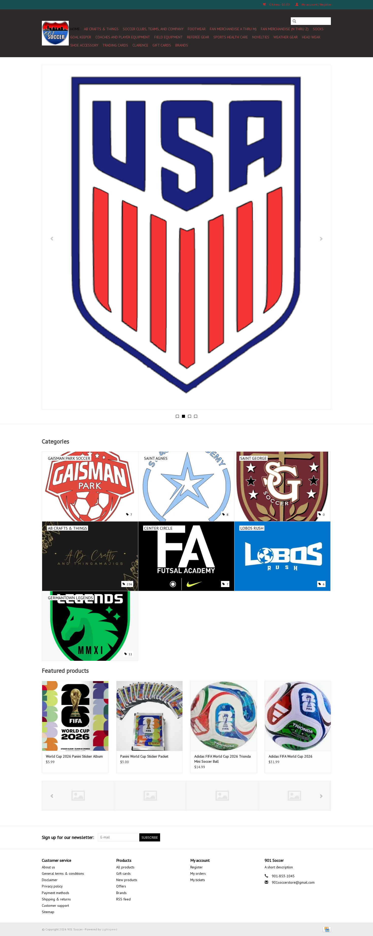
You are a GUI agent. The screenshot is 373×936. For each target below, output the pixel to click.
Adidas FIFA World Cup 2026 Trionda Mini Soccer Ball (222, 759)
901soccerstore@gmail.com (293, 882)
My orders (198, 873)
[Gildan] (222, 795)
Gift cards (161, 45)
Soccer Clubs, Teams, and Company (153, 29)
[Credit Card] (326, 929)
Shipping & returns (56, 899)
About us (48, 867)
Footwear (197, 29)
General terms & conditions (63, 873)
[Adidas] (78, 795)
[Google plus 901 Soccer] (290, 837)
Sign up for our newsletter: (68, 837)
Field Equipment (168, 37)
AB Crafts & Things (101, 29)
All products (125, 867)
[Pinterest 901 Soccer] (300, 837)
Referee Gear (198, 37)
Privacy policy (52, 886)
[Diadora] (150, 795)
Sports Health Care (230, 37)
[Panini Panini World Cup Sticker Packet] (149, 716)
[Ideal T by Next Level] (294, 795)
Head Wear (311, 37)
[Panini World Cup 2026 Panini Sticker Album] (75, 716)
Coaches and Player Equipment (122, 37)
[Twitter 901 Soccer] (281, 837)
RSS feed (123, 899)
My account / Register (316, 4)
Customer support (55, 905)
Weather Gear (286, 37)
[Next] (321, 239)
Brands (181, 45)
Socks (318, 29)
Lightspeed (109, 929)
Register (196, 867)
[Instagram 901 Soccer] (327, 837)
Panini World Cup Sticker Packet (144, 756)
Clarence (140, 45)
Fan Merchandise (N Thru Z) (285, 29)
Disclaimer (50, 880)
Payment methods (55, 893)
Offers (121, 886)
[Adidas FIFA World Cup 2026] (298, 716)
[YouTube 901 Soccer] (309, 837)
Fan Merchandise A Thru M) (233, 29)
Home (75, 29)
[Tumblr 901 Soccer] (318, 837)
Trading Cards (115, 45)
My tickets (197, 880)
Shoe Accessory (84, 45)
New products (126, 880)
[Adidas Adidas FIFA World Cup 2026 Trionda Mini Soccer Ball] (223, 716)
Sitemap (48, 912)
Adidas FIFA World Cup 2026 (290, 756)
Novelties (260, 37)
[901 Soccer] (55, 33)
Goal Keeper (80, 37)
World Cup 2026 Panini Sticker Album (74, 756)
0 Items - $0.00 (279, 4)
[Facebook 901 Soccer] (272, 837)
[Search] (294, 21)
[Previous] (51, 239)
